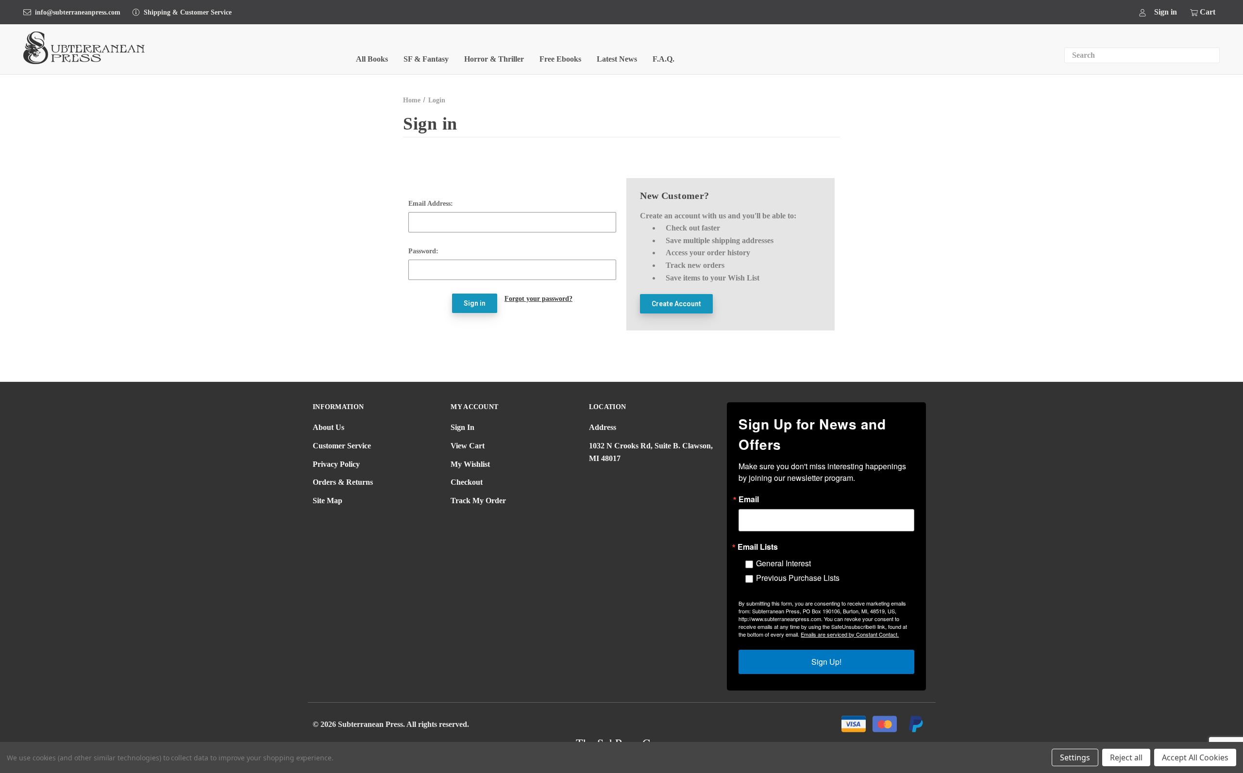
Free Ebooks (560, 59)
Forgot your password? (538, 298)
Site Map (327, 500)
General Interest (783, 563)
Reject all (1126, 757)
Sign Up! (826, 661)
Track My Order (478, 500)
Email (749, 499)
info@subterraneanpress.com (77, 12)
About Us (328, 427)
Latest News (617, 59)
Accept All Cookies (1195, 757)
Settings (1075, 757)
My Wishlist (470, 464)
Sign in (1165, 12)
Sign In (462, 427)
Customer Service (342, 446)
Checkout (467, 482)
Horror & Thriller (494, 59)
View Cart (468, 446)
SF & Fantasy (426, 59)
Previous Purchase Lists (798, 577)
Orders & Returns (343, 482)
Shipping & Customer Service (188, 12)
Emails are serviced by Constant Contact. (850, 634)
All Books (372, 59)
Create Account (676, 304)
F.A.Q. (663, 59)
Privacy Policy (336, 464)
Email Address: (430, 203)
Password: (423, 251)
